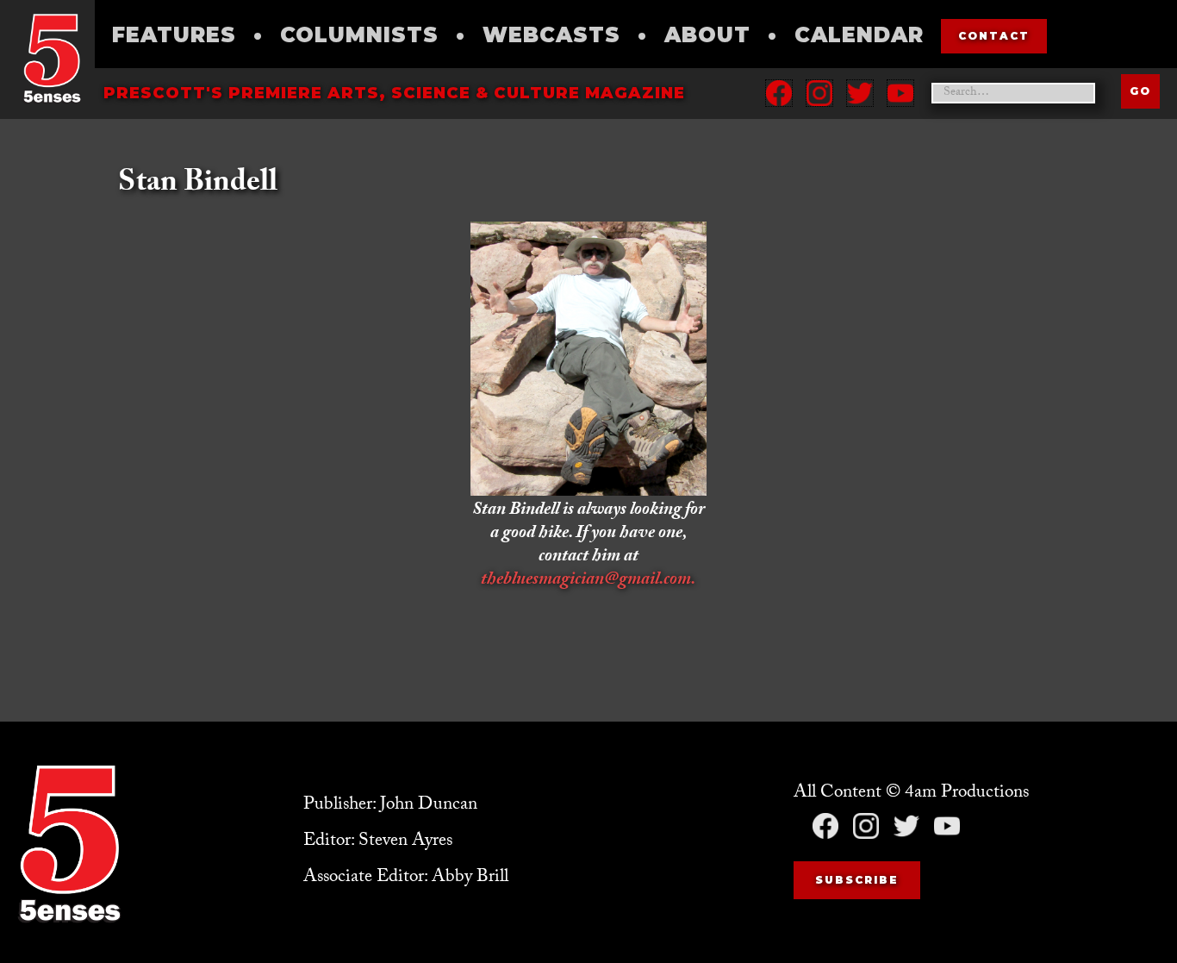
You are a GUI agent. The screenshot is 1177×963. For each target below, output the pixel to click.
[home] (52, 58)
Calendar (859, 34)
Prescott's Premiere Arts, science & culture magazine (394, 93)
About (707, 34)
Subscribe (857, 879)
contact (994, 35)
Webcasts (551, 34)
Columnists (359, 34)
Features (174, 34)
